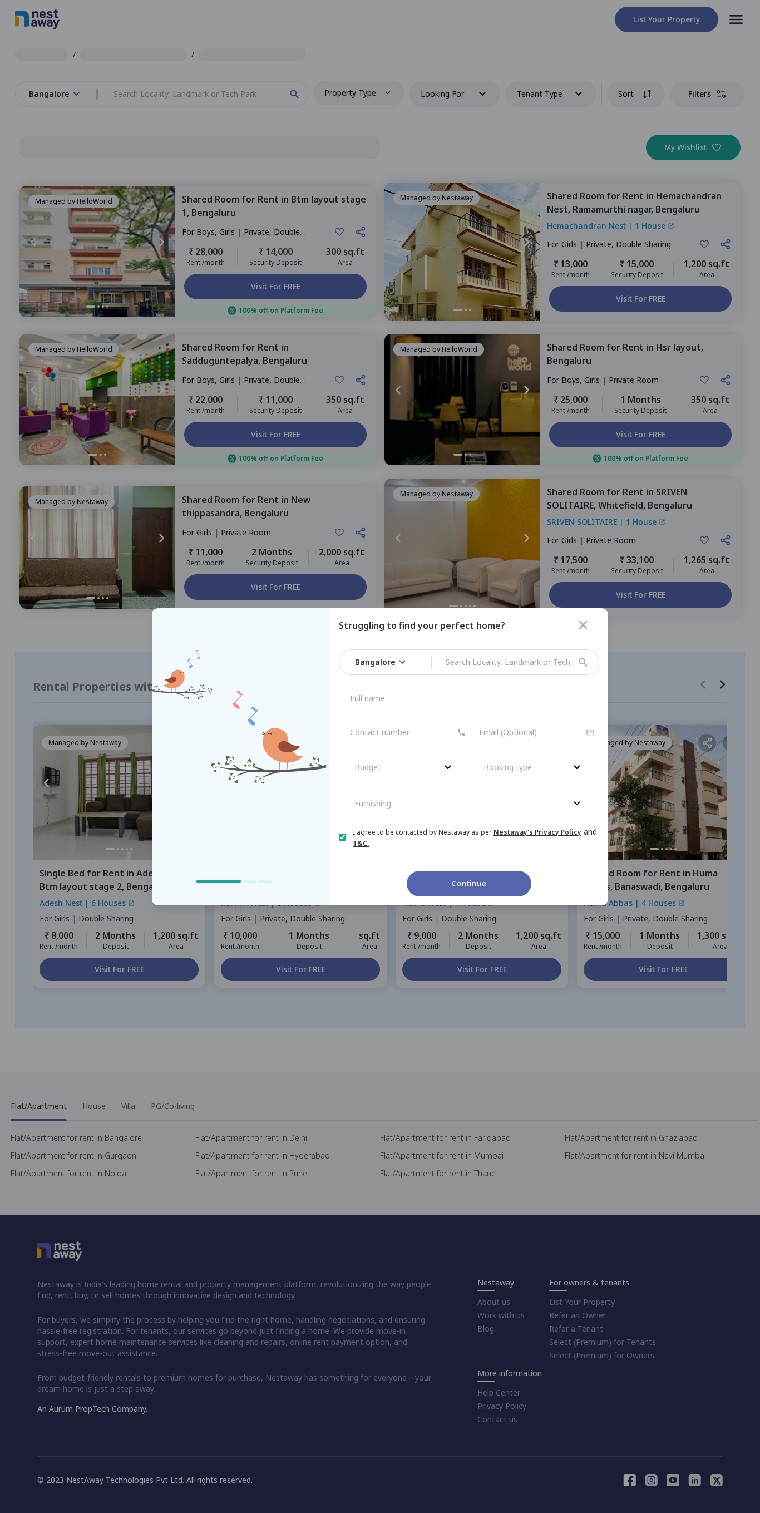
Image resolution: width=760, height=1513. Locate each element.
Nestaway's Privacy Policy (537, 832)
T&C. (361, 843)
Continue (469, 883)
